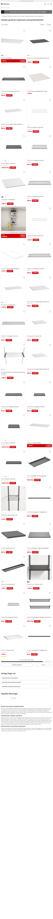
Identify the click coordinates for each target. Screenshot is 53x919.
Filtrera (42, 24)
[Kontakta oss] (45, 4)
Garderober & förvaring (18, 16)
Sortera (49, 24)
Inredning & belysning (7, 16)
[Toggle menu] (51, 4)
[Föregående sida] (36, 665)
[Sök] (1, 7)
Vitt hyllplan (13, 698)
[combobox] (43, 665)
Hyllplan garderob (39, 16)
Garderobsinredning (29, 16)
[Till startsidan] (5, 4)
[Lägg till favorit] (24, 31)
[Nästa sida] (50, 665)
